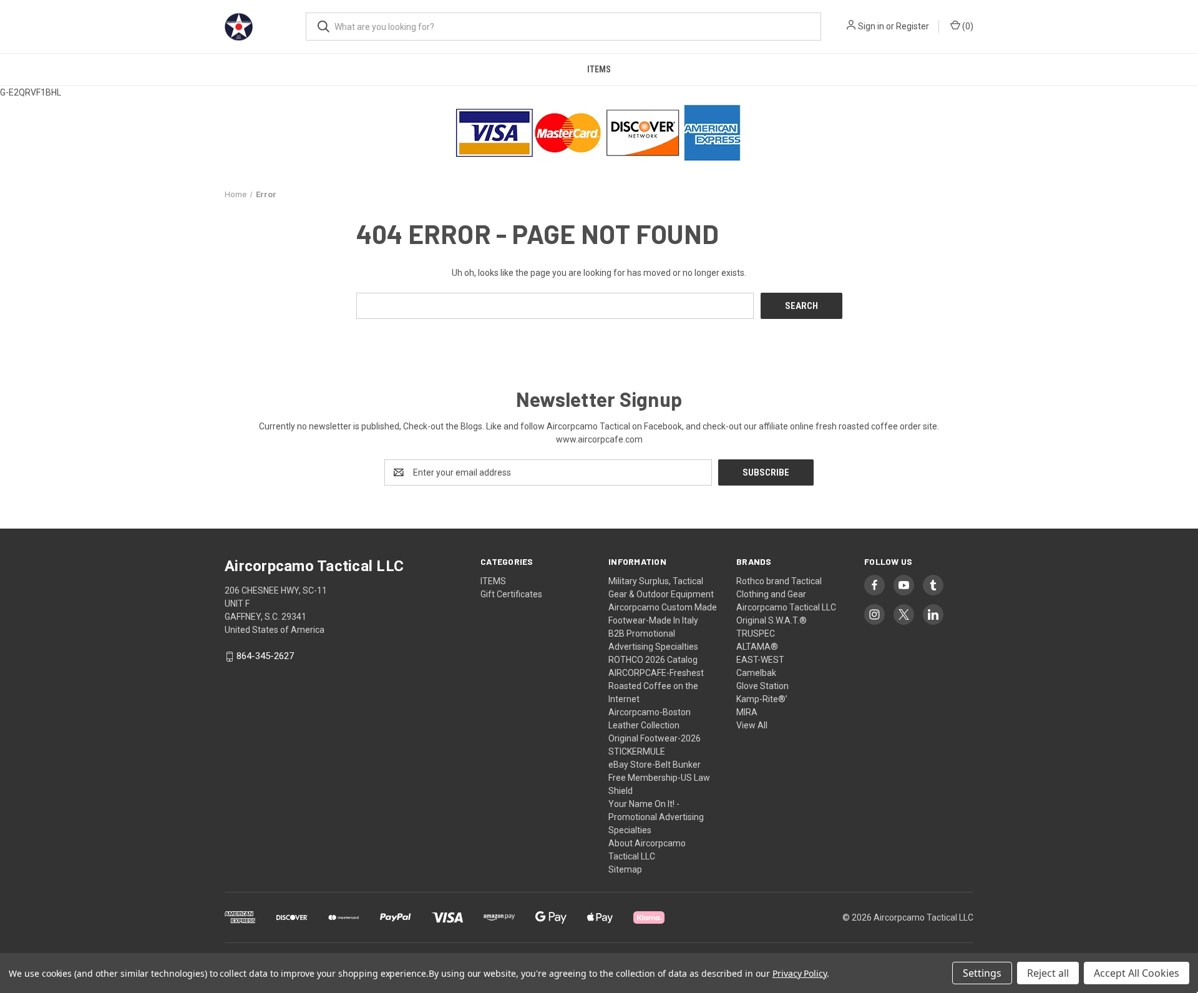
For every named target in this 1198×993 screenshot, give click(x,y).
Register (912, 26)
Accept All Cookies (1136, 973)
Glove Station (762, 686)
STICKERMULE (636, 751)
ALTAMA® (757, 647)
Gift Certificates (511, 594)
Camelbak (756, 673)
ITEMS (599, 69)
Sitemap (625, 869)
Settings (982, 973)
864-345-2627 (265, 656)
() (966, 26)
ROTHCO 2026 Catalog (653, 660)
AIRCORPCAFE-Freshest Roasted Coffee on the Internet (656, 686)
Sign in (871, 26)
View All (751, 725)
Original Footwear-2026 (654, 738)
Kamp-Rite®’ (761, 699)
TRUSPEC (755, 633)
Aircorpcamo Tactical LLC (786, 607)
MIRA (746, 712)
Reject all (1048, 973)
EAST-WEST (760, 660)
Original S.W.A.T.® (771, 620)
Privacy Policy (799, 973)
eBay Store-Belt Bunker (654, 765)
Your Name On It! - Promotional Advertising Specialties (656, 817)
